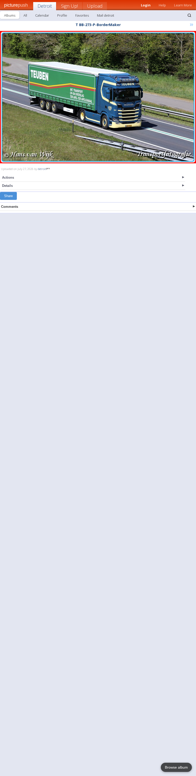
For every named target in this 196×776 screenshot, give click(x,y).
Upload (95, 6)
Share (8, 196)
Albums (9, 15)
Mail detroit (105, 15)
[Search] (189, 15)
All (25, 15)
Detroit (45, 6)
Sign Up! (69, 6)
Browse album (176, 767)
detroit (42, 169)
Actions (8, 177)
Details (7, 186)
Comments (9, 207)
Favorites (82, 15)
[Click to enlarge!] (98, 97)
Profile (62, 15)
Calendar (42, 15)
